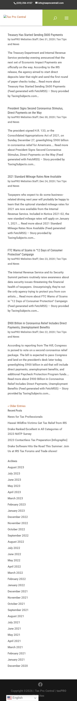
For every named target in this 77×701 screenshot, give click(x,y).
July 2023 (14, 473)
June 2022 (14, 554)
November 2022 (18, 523)
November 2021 (18, 597)
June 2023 (14, 479)
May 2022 (14, 560)
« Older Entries (17, 406)
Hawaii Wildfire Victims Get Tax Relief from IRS (37, 423)
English (17, 697)
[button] (67, 20)
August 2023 (16, 467)
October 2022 (16, 529)
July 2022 (14, 548)
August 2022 (16, 541)
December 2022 (18, 517)
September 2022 (18, 535)
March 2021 (15, 647)
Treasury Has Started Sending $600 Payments (35, 35)
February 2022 (17, 579)
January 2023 (16, 510)
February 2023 (17, 504)
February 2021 (17, 653)
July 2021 (14, 622)
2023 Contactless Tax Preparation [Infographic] (37, 440)
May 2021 (14, 635)
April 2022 (14, 566)
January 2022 (16, 585)
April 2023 (14, 492)
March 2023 (15, 498)
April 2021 (14, 641)
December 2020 (18, 666)
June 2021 (14, 628)
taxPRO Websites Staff (24, 39)
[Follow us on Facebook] (40, 684)
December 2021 (18, 591)
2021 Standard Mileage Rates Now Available (34, 176)
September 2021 (18, 610)
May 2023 (14, 486)
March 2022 (15, 572)
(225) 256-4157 (24, 3)
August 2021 (16, 616)
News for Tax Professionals (25, 416)
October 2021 (16, 604)
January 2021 (16, 659)
